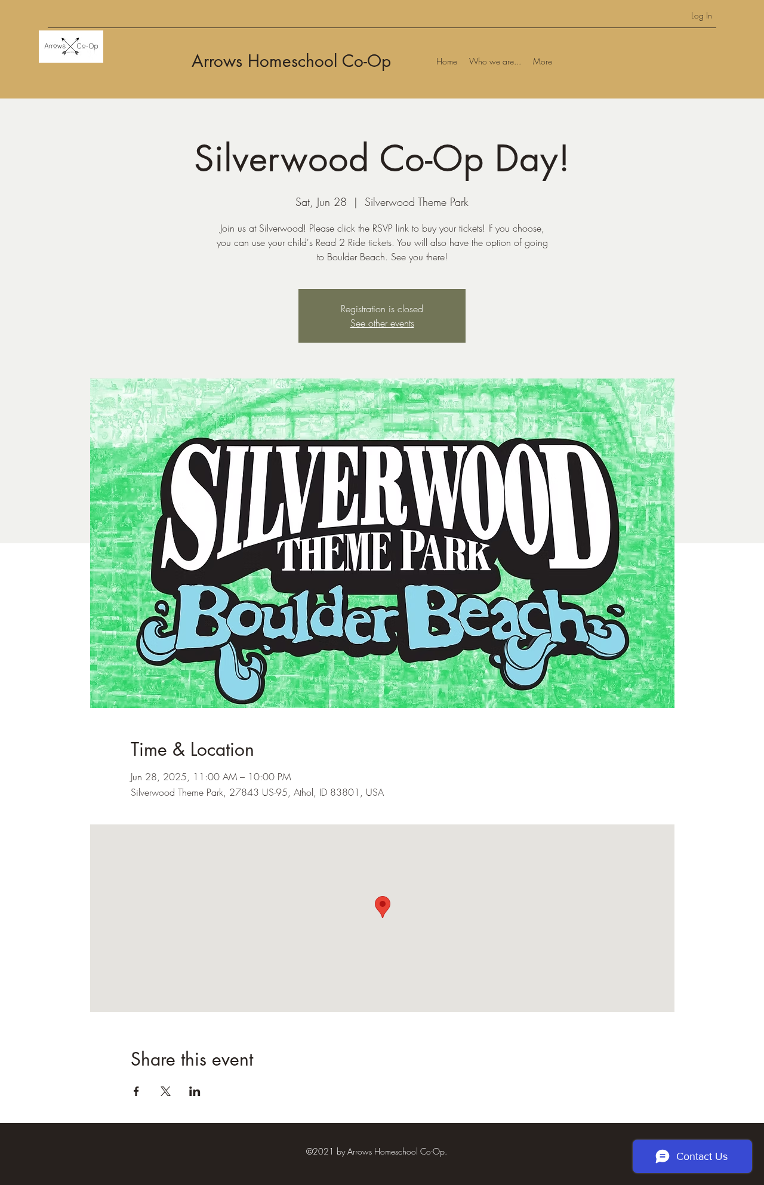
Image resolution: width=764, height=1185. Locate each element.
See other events (382, 323)
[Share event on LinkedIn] (195, 1091)
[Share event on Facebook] (136, 1091)
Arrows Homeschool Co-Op (291, 61)
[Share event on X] (165, 1091)
